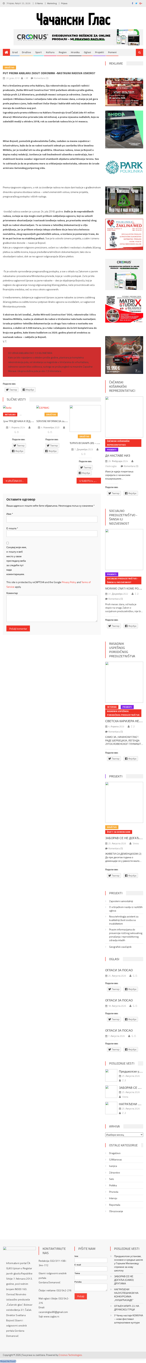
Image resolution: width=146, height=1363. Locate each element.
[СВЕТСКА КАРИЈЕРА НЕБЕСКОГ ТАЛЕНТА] (124, 682)
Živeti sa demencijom (118, 832)
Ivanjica (113, 1166)
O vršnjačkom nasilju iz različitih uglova (126, 908)
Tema (77, 1273)
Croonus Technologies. (70, 1355)
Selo (111, 1179)
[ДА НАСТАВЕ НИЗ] (124, 416)
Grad (15, 52)
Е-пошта (12, 528)
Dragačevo (115, 1153)
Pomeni (112, 52)
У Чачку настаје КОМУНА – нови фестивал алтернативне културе (128, 1319)
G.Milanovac (115, 1159)
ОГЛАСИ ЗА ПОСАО (119, 970)
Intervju (112, 707)
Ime (76, 1256)
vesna (136, 843)
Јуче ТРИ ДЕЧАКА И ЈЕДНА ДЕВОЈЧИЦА (25, 421)
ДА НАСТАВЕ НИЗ (117, 455)
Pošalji (80, 1296)
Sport (38, 52)
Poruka (78, 1282)
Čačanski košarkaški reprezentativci (122, 386)
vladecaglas (111, 466)
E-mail (77, 1265)
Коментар (12, 593)
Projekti (99, 52)
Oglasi (87, 52)
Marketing (52, 3)
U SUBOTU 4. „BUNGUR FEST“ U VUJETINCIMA (90, 481)
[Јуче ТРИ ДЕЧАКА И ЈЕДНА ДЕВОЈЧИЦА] (18, 407)
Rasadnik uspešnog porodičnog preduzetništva (122, 649)
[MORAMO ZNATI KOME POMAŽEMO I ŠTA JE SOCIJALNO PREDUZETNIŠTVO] (124, 549)
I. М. (26, 78)
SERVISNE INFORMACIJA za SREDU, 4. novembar (60, 421)
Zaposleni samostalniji (121, 901)
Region (63, 52)
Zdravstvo (114, 1172)
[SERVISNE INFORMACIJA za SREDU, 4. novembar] (52, 407)
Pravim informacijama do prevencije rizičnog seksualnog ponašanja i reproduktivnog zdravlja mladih (125, 935)
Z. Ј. (137, 594)
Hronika (75, 52)
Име (9, 514)
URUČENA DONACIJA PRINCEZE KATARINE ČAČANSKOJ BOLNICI (17, 481)
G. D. (16, 432)
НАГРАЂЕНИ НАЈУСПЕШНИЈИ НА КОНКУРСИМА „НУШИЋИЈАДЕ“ (126, 1295)
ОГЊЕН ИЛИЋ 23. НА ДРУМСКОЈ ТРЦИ (126, 1307)
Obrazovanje (116, 1211)
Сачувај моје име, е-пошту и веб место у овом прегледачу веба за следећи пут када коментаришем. (16, 560)
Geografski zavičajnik (120, 947)
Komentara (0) (41, 78)
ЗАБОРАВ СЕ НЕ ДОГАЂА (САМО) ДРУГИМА (124, 1280)
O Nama (39, 3)
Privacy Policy (69, 582)
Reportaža (114, 1205)
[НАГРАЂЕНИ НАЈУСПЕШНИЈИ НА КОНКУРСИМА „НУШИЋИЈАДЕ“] (111, 1108)
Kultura (50, 52)
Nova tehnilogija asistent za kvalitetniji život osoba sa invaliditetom (123, 920)
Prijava (64, 3)
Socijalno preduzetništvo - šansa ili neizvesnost (123, 517)
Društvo (26, 52)
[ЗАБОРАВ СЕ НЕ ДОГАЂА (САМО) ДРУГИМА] (124, 802)
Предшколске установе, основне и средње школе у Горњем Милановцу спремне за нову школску (128, 1263)
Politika (113, 1185)
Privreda (113, 1192)
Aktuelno (10, 414)
